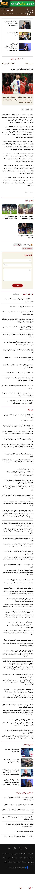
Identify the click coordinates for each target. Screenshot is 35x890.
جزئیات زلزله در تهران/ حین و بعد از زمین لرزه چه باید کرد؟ (18, 416)
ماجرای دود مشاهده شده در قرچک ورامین (18, 612)
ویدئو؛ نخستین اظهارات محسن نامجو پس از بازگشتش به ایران (18, 731)
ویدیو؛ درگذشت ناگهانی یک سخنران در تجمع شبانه (18, 565)
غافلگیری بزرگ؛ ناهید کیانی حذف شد (20, 720)
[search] (12, 10)
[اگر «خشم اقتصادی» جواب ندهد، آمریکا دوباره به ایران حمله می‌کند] (25, 24)
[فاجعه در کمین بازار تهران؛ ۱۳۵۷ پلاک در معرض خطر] (27, 762)
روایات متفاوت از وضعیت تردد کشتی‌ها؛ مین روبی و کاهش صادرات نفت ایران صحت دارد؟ (18, 690)
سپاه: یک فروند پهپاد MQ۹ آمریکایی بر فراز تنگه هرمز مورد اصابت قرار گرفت (17, 320)
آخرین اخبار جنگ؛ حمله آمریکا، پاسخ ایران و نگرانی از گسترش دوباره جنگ (18, 343)
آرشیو (16, 854)
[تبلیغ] (17, 4)
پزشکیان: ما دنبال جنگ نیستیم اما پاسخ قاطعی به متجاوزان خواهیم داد (19, 825)
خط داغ (30, 410)
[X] (20, 848)
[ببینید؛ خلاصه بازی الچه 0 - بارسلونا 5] (25, 228)
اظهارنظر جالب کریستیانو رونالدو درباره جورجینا (26, 217)
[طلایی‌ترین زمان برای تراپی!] (25, 36)
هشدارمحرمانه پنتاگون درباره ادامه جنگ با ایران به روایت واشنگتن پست (17, 706)
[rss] (26, 848)
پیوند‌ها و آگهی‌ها (7, 854)
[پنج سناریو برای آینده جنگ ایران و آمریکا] (27, 752)
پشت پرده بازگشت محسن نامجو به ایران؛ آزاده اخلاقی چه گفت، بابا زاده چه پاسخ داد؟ (18, 662)
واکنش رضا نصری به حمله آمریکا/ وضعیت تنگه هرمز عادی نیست (17, 811)
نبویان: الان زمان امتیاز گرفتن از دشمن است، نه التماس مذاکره (18, 552)
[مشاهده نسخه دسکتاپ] (8, 10)
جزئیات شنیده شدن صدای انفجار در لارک (19, 372)
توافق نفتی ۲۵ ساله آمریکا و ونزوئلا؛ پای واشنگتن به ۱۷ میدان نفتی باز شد (20, 401)
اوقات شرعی (18, 858)
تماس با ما (23, 854)
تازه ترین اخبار (28, 294)
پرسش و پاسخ (28, 858)
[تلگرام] (9, 848)
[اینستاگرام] (15, 848)
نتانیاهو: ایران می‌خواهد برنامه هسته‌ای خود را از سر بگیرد (17, 496)
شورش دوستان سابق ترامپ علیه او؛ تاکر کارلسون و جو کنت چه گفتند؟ (20, 600)
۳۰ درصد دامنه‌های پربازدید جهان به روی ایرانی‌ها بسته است (20, 626)
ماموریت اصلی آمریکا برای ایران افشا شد (19, 579)
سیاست (22, 14)
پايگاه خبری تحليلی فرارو (13, 862)
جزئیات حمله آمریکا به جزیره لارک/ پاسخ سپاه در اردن (18, 427)
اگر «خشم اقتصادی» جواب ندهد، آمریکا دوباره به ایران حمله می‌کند (11, 23)
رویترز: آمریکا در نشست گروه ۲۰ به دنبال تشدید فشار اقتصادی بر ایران (18, 675)
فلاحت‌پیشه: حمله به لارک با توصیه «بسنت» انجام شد (18, 455)
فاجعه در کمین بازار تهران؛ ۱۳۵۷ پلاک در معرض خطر (10, 760)
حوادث (11, 14)
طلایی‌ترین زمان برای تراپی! (12, 34)
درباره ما (30, 854)
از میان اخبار (29, 201)
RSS (4, 858)
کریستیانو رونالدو (27, 248)
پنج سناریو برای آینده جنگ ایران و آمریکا (12, 750)
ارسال (17, 285)
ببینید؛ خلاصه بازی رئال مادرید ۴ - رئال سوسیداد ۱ (10, 217)
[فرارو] (29, 12)
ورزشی (16, 14)
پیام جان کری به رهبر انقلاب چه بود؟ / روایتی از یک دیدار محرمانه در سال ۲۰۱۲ (17, 524)
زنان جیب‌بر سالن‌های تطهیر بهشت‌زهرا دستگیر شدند (18, 539)
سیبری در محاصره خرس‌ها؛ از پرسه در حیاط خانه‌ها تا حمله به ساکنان (19, 379)
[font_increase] (31, 109)
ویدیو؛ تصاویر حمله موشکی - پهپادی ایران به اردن (18, 440)
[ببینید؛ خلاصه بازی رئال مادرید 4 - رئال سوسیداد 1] (9, 209)
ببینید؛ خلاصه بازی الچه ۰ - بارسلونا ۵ (26, 237)
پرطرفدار (16, 294)
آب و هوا (10, 858)
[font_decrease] (22, 109)
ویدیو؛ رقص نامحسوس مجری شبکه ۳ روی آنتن (17, 510)
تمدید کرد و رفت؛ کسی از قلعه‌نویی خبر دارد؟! (17, 640)
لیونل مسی (17, 245)
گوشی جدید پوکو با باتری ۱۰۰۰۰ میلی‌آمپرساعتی (17, 588)
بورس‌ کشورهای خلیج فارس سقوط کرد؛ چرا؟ (18, 651)
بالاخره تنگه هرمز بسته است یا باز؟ (20, 306)
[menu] (3, 10)
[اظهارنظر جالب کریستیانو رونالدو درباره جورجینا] (25, 209)
